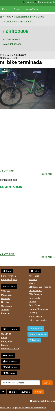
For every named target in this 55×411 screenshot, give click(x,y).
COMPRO (6, 334)
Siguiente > (47, 174)
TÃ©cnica (6, 291)
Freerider (5, 313)
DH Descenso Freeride (40, 287)
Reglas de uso (19, 407)
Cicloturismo (12, 367)
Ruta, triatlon (35, 298)
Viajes (32, 283)
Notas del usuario (12, 44)
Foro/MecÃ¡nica (9, 279)
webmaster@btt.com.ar (43, 401)
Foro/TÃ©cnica (8, 276)
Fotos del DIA (35, 316)
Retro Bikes (34, 305)
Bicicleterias (12, 361)
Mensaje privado (11, 39)
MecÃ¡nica (6, 295)
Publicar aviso (39, 334)
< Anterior (7, 171)
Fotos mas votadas (38, 320)
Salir (39, 392)
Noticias (5, 302)
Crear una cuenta (46, 2)
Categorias (6, 341)
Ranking (33, 312)
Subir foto (37, 328)
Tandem (5, 309)
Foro (4, 9)
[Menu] (2, 2)
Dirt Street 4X (35, 290)
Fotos (16, 9)
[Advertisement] (27, 139)
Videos (9, 355)
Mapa (27, 392)
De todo (32, 301)
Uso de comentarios (36, 407)
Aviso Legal (5, 407)
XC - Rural (34, 276)
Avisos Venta (32, 9)
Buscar (4, 345)
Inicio (14, 392)
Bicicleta (10, 286)
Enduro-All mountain (38, 309)
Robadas (5, 298)
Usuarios (10, 373)
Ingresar (30, 2)
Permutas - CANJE (10, 348)
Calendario (6, 306)
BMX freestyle (35, 294)
